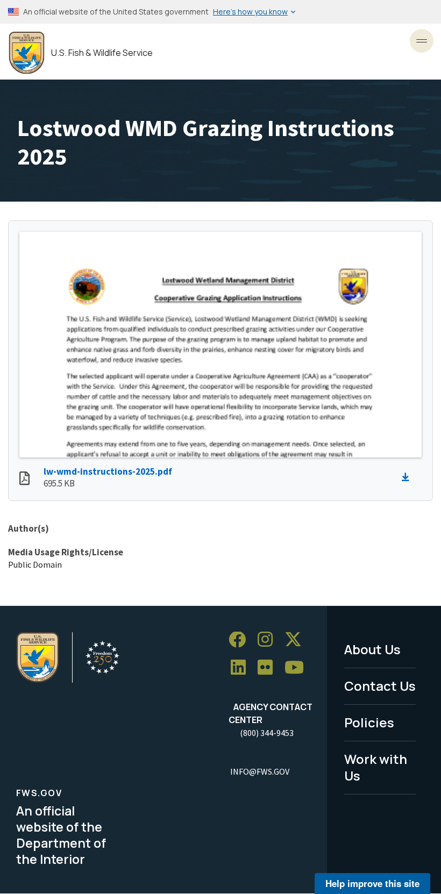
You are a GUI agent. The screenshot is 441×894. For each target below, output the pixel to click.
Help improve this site (372, 883)
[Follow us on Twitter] (296, 640)
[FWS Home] (27, 53)
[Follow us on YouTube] (297, 668)
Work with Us (375, 767)
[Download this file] (408, 477)
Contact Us (380, 686)
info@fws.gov (259, 771)
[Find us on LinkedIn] (242, 668)
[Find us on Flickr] (269, 668)
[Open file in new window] (24, 479)
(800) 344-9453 (267, 732)
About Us (372, 649)
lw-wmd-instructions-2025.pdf (108, 471)
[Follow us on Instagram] (269, 640)
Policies (369, 722)
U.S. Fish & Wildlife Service (102, 53)
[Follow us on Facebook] (241, 640)
